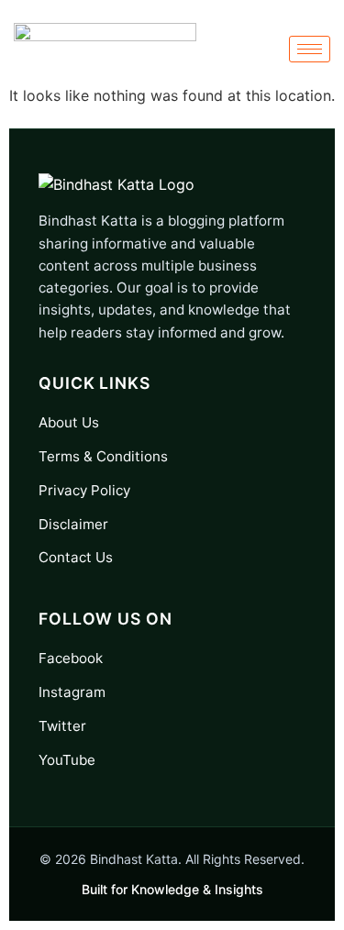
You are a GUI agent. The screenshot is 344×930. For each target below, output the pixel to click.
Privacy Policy (84, 490)
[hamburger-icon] (309, 49)
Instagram (72, 692)
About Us (69, 422)
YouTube (67, 760)
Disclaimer (73, 524)
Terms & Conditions (103, 456)
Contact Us (76, 557)
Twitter (62, 726)
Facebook (71, 658)
